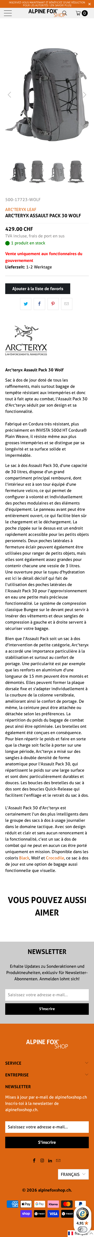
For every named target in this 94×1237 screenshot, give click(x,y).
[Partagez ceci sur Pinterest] (53, 304)
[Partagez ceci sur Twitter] (25, 304)
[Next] (84, 95)
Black (24, 857)
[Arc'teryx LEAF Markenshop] (26, 359)
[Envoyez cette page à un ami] (66, 304)
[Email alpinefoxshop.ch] (58, 1160)
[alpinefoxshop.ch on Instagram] (42, 1160)
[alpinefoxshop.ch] (47, 13)
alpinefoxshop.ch (54, 1190)
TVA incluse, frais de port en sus (34, 235)
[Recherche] (65, 13)
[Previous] (10, 95)
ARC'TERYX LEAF (20, 209)
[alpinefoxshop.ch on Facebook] (34, 1160)
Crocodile (55, 857)
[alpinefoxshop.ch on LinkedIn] (50, 1160)
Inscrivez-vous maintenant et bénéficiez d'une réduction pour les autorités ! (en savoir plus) (47, 4)
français (70, 1174)
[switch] (82, 1229)
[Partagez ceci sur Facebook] (39, 304)
